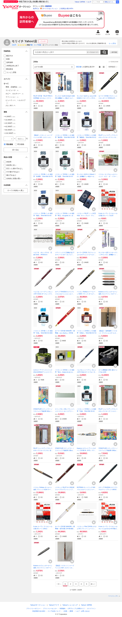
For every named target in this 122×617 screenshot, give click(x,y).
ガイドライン (91, 608)
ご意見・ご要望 (68, 611)
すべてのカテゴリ (93, 52)
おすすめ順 (38, 67)
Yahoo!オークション (38, 605)
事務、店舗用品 (14, 87)
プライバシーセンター (50, 608)
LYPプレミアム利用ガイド (76, 608)
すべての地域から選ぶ (15, 190)
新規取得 (48, 6)
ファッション (12, 97)
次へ (92, 584)
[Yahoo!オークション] (17, 6)
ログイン (36, 8)
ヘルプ (88, 2)
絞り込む (15, 150)
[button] (16, 51)
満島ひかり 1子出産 (110, 2)
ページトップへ (113, 596)
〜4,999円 (10, 116)
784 (31, 45)
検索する (104, 52)
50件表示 (112, 67)
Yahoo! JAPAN (80, 2)
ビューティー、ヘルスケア (16, 101)
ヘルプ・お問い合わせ (82, 611)
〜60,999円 (10, 130)
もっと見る (112, 43)
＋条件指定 (113, 52)
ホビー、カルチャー (15, 94)
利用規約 (62, 608)
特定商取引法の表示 (38, 611)
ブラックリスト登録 (51, 45)
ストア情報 (37, 45)
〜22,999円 (10, 123)
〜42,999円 (10, 126)
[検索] (117, 1)
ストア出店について (54, 611)
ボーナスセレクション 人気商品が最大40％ (57, 8)
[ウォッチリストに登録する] (50, 92)
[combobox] (60, 52)
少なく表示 (9, 105)
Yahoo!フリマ (54, 605)
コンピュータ (12, 90)
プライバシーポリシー (33, 608)
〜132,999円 (10, 133)
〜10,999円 (10, 120)
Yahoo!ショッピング (70, 605)
